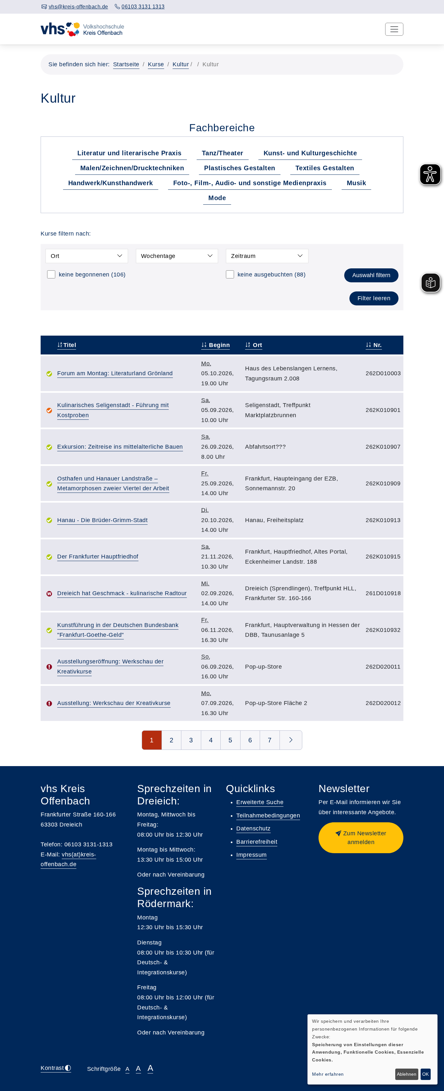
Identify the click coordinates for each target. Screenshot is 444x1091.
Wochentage (158, 256)
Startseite (126, 64)
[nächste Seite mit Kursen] (291, 740)
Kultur (181, 64)
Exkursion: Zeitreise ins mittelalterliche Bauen (120, 446)
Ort (55, 256)
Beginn (218, 345)
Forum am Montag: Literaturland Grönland (115, 373)
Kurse (156, 64)
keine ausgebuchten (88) (272, 274)
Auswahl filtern (371, 275)
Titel (69, 345)
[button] (361, 837)
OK (425, 1074)
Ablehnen (406, 1074)
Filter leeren (374, 298)
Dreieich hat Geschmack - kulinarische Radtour (122, 593)
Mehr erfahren (328, 1074)
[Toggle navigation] (394, 29)
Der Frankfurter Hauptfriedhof (97, 556)
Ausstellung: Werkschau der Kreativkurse (114, 703)
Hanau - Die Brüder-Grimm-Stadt (102, 520)
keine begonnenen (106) (92, 274)
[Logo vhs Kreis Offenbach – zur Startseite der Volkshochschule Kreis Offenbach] (82, 28)
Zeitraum (243, 256)
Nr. (377, 345)
